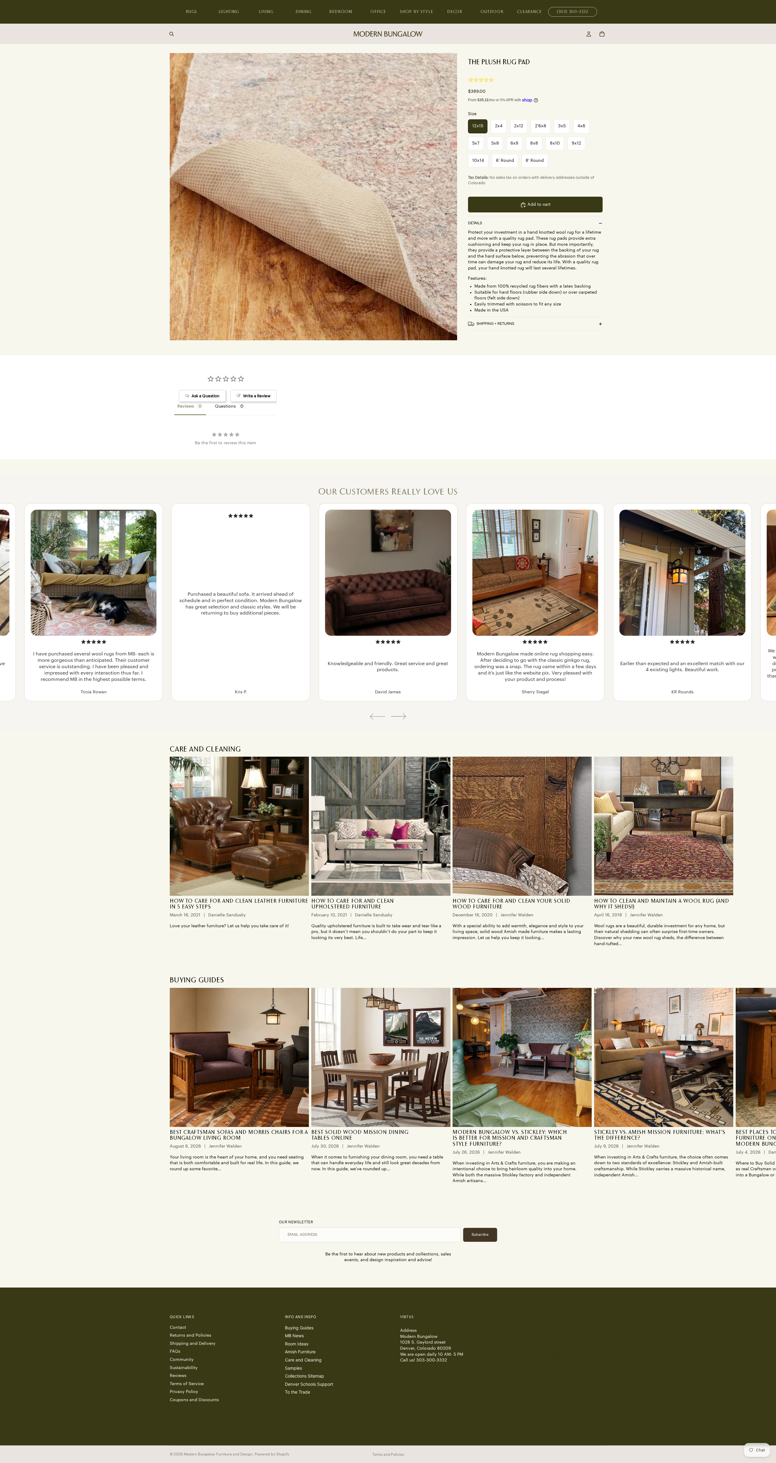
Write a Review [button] (256, 396)
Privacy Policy (184, 1392)
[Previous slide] (377, 716)
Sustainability (184, 1367)
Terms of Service (187, 1383)
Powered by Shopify (272, 1454)
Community (182, 1360)
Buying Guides (299, 1327)
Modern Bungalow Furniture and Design (218, 1454)
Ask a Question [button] (205, 396)
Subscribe (480, 1234)
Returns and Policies (190, 1335)
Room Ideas (296, 1343)
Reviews (178, 1376)
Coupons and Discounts (194, 1400)
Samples (293, 1367)
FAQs (175, 1351)
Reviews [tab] (185, 406)
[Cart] (602, 34)
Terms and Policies (388, 1454)
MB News (294, 1335)
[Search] (171, 34)
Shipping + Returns (495, 323)
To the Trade (297, 1392)
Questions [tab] (225, 406)
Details (475, 223)
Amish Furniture (300, 1351)
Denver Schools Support (309, 1383)
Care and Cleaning (303, 1359)
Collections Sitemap (304, 1375)
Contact (178, 1327)
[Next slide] (398, 716)
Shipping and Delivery (193, 1343)
